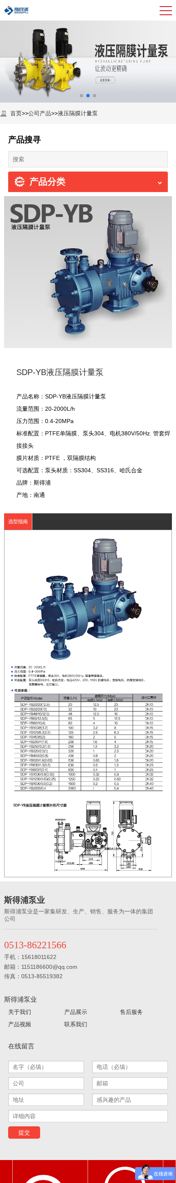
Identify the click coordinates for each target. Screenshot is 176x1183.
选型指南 (18, 521)
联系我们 (75, 1024)
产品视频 (19, 1024)
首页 (16, 113)
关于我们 (19, 1012)
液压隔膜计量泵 (78, 113)
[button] (81, 95)
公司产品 (39, 113)
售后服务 (131, 1012)
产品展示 (75, 1012)
